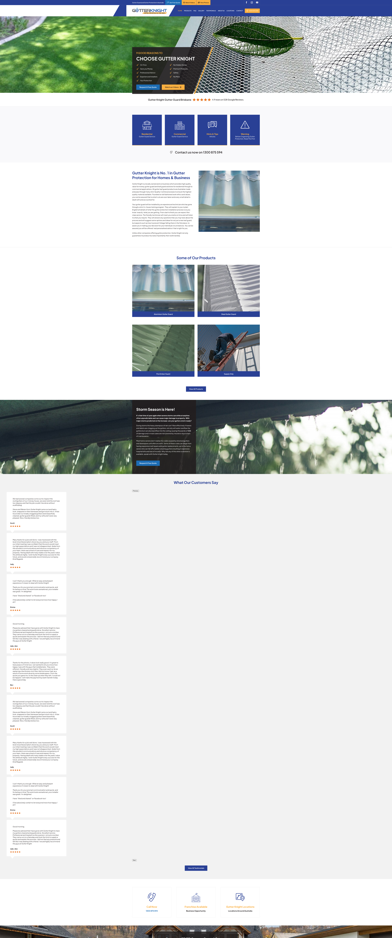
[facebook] (246, 2)
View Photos (204, 2)
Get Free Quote (174, 2)
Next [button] (134, 860)
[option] (36, 594)
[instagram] (251, 2)
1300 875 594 (253, 11)
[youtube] (257, 2)
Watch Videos (190, 2)
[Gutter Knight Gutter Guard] (149, 9)
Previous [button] (135, 491)
